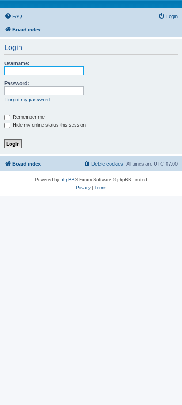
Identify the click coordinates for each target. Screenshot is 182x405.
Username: (17, 63)
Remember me (28, 117)
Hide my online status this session (48, 124)
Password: (16, 83)
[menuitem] (13, 16)
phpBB (68, 179)
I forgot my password (27, 99)
